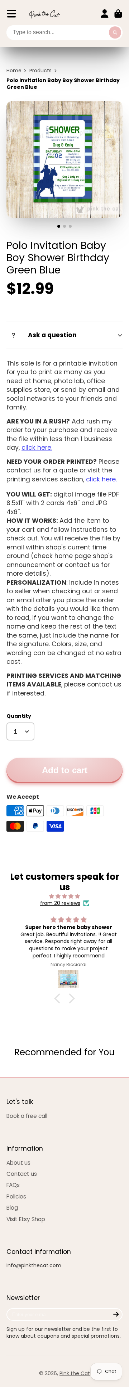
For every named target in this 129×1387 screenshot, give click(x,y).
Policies (16, 1196)
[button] (59, 998)
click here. (37, 447)
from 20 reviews (60, 903)
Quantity (18, 716)
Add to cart (64, 770)
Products (40, 70)
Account (104, 13)
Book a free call (26, 1116)
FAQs (13, 1185)
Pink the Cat (74, 1373)
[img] (64, 896)
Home (14, 70)
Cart (118, 13)
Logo (44, 14)
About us (18, 1162)
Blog (12, 1207)
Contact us (21, 1174)
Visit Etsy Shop (25, 1219)
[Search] (115, 33)
